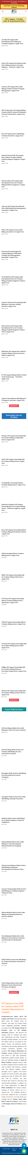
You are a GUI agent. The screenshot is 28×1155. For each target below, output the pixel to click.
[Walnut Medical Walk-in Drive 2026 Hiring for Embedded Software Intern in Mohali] (14, 904)
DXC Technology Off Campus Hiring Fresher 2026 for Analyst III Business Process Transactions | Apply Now (14, 112)
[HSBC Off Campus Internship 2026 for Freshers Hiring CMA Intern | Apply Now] (14, 567)
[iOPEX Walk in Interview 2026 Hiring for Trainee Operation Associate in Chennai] (14, 951)
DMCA (14, 1150)
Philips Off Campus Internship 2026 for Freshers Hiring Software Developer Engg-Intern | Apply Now (14, 669)
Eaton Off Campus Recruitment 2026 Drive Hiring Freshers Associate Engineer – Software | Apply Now (14, 65)
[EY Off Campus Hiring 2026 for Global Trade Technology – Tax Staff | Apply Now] (14, 367)
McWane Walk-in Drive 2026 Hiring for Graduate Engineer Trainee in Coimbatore (13, 820)
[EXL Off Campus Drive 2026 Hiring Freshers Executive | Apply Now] (14, 125)
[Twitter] (24, 1145)
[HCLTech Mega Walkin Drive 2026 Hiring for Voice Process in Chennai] (14, 720)
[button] (2, 11)
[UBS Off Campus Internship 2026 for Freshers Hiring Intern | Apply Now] (14, 614)
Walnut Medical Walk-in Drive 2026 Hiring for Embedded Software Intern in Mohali (13, 914)
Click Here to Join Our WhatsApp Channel (14, 6)
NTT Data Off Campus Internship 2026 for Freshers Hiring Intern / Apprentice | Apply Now (13, 600)
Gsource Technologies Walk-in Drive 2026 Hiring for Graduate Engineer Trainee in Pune (14, 891)
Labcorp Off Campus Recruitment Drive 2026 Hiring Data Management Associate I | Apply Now (14, 208)
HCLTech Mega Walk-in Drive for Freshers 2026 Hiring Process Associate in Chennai (13, 751)
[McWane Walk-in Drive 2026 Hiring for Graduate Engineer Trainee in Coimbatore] (14, 810)
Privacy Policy (6, 1148)
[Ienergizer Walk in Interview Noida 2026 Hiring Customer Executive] (14, 788)
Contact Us (14, 1148)
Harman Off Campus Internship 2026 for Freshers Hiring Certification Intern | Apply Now (14, 437)
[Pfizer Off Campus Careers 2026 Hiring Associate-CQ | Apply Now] (14, 221)
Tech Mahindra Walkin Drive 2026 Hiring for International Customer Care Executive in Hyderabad (13, 938)
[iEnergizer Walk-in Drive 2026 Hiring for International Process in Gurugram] (14, 765)
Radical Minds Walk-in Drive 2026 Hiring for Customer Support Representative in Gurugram (13, 844)
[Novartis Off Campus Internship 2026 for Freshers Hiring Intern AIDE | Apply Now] (14, 635)
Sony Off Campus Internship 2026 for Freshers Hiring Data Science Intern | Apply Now (14, 532)
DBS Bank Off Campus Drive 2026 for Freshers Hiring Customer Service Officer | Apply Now (14, 353)
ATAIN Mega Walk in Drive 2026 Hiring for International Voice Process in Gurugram (12, 985)
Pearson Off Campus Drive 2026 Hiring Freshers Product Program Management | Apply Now (13, 88)
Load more (13, 405)
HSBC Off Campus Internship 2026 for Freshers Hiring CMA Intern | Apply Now (13, 577)
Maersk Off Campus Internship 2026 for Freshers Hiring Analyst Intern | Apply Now (14, 692)
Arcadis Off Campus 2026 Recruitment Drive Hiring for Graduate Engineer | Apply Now (12, 41)
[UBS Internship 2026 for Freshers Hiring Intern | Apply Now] (14, 545)
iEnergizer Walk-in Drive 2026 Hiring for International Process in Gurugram (14, 775)
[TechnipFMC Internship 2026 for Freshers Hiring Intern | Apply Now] (14, 475)
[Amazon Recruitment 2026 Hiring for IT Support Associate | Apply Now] (14, 390)
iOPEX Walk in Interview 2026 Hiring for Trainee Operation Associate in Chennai (14, 961)
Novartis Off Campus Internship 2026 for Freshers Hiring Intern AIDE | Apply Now (14, 645)
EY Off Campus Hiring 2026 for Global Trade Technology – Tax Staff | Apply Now (14, 377)
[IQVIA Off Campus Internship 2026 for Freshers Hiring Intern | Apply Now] (14, 451)
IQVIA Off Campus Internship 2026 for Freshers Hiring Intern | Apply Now (13, 461)
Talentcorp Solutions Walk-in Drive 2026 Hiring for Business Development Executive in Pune (14, 867)
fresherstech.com (11, 1097)
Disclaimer (21, 1148)
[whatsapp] (24, 1151)
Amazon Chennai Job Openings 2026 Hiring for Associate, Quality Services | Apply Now (14, 304)
